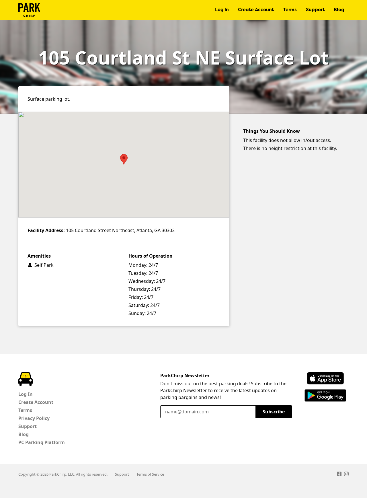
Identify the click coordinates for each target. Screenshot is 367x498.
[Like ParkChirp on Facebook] (339, 474)
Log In (222, 10)
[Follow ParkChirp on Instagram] (346, 474)
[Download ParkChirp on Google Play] (325, 395)
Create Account (256, 10)
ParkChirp (29, 10)
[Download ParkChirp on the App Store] (325, 378)
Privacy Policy (34, 418)
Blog (339, 10)
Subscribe (274, 411)
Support (315, 10)
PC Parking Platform (41, 442)
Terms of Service (150, 474)
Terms (290, 10)
